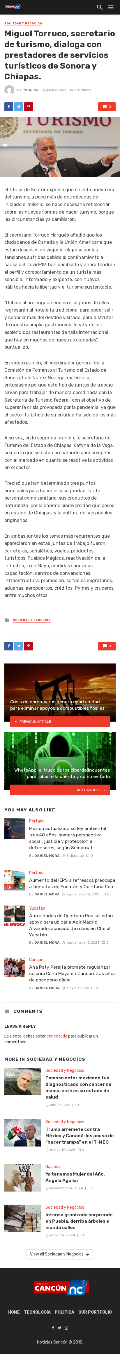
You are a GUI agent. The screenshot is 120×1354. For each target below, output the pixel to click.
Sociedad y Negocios (23, 23)
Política (64, 1312)
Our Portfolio (95, 1312)
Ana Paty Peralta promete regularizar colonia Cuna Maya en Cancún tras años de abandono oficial (72, 973)
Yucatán (37, 908)
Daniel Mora (47, 856)
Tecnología (37, 1312)
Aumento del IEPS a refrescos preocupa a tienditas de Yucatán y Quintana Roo (72, 883)
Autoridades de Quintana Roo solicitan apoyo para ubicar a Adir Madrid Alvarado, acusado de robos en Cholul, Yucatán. (71, 925)
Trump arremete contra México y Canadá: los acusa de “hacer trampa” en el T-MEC (79, 1135)
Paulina (30, 90)
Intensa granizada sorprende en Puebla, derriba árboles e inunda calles (79, 1221)
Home (14, 1312)
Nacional (53, 1166)
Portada (37, 821)
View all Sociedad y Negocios (57, 1254)
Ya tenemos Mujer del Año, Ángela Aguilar (75, 1177)
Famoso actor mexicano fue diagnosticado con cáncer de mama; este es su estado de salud (78, 1087)
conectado (57, 1036)
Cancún (36, 959)
